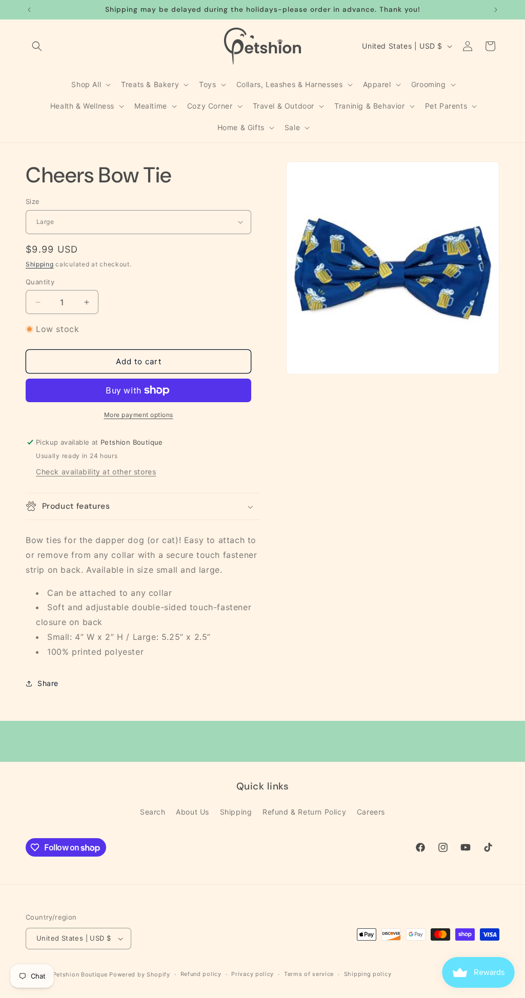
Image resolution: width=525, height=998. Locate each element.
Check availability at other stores (96, 471)
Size (33, 201)
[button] (37, 46)
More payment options (138, 415)
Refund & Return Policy (304, 811)
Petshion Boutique (80, 974)
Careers (371, 811)
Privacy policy (252, 974)
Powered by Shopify (139, 974)
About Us (192, 811)
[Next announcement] (495, 9)
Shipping (40, 264)
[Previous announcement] (29, 9)
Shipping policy (368, 974)
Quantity (40, 282)
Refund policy (200, 974)
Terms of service (309, 974)
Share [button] (47, 683)
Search (153, 811)
